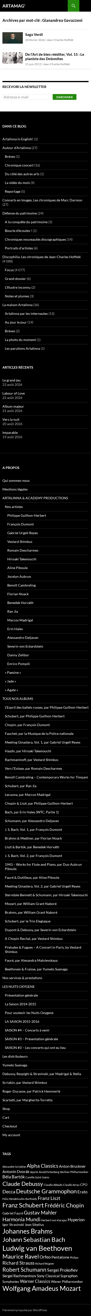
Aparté (34, 1171)
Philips (74, 1257)
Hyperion (76, 1219)
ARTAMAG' (13, 5)
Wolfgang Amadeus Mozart (41, 1288)
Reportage (12, 191)
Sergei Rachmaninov (19, 1275)
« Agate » (11, 690)
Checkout (9, 1126)
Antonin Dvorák (15, 1171)
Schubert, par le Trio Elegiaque (27, 921)
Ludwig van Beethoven (37, 1248)
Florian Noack (18, 594)
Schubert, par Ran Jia (20, 786)
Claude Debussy (22, 1183)
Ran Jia (12, 611)
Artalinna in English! (17, 139)
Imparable (10, 432)
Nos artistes (14, 507)
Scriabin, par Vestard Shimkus (24, 1082)
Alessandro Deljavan (22, 637)
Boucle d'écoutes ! (18, 231)
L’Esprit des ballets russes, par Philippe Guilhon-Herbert (47, 707)
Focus (9, 270)
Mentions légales (15, 489)
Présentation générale (21, 995)
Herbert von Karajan (54, 1220)
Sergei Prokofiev (62, 1270)
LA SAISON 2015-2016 (22, 1021)
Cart (5, 1117)
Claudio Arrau (71, 1184)
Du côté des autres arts (22, 174)
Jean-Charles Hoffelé (60, 40)
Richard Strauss (18, 1263)
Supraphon (68, 1276)
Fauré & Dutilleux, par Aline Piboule (32, 877)
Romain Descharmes (22, 550)
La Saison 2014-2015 (20, 1004)
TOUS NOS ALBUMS (17, 699)
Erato (82, 1191)
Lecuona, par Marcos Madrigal (27, 795)
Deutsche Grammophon (46, 1191)
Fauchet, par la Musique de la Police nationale (39, 733)
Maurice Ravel (20, 1256)
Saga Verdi (34, 34)
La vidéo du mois (17, 183)
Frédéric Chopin (64, 1205)
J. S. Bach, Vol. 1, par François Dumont (33, 829)
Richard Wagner (44, 1263)
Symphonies (10, 1282)
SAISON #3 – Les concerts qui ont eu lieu (35, 1048)
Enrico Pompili (18, 664)
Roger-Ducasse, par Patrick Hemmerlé (31, 1091)
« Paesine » (13, 672)
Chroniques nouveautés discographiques (35, 239)
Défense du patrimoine (19, 213)
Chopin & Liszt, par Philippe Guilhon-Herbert (39, 803)
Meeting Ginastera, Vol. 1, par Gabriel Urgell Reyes (42, 742)
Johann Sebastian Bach (33, 1239)
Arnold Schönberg (49, 1171)
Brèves (10, 156)
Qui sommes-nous (16, 480)
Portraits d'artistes (19, 248)
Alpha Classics (42, 1166)
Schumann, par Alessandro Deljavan (32, 821)
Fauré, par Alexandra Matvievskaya (31, 960)
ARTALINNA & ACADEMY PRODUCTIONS (35, 498)
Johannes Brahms (27, 1231)
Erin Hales (15, 629)
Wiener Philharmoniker (67, 1282)
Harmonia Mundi (21, 1219)
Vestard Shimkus (19, 541)
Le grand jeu (11, 380)
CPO (83, 1184)
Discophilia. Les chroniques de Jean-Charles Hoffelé (41, 257)
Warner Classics (35, 1281)
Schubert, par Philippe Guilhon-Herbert (35, 716)
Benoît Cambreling (21, 585)
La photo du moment (20, 340)
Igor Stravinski (13, 1225)
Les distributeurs (15, 1056)
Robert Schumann (24, 1269)
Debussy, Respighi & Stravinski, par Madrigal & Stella (41, 1074)
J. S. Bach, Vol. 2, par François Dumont (33, 856)
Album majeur (13, 406)
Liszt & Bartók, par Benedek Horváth (32, 847)
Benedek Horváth (20, 603)
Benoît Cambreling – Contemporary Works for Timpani (46, 777)
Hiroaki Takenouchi (21, 559)
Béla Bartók (13, 1176)
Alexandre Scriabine (14, 1166)
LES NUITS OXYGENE (18, 986)
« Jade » (10, 681)
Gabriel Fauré (12, 1213)
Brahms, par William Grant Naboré (31, 912)
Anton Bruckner (72, 1166)
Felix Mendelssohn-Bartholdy (19, 1198)
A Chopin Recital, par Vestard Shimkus (34, 938)
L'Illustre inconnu (18, 287)
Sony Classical (48, 1276)
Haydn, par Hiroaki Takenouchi (28, 751)
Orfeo (45, 1257)
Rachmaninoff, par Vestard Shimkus (31, 760)
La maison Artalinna (17, 305)
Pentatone (60, 1257)
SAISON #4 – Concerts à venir (27, 1030)
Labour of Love (13, 393)
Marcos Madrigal (20, 620)
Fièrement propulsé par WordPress (24, 1310)
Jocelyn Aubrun (19, 576)
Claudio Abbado (53, 1184)
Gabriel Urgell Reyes (22, 533)
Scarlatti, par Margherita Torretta (27, 1100)
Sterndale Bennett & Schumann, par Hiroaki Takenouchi (46, 895)
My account (11, 1135)
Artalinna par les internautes (26, 313)
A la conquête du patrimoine (26, 222)
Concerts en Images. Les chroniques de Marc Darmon (42, 200)
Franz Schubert (23, 1205)
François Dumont (20, 524)
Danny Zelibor (18, 655)
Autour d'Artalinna (16, 148)
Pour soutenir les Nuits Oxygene (29, 1013)
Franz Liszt (49, 1198)
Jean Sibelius (34, 1224)
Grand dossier (15, 279)
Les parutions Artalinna (22, 348)
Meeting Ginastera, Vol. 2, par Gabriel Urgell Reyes (42, 886)
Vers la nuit (10, 419)
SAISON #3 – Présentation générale (31, 1039)
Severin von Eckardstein (25, 646)
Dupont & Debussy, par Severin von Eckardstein (40, 930)
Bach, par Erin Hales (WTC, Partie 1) (32, 812)
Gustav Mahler (40, 1212)
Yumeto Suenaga (14, 1065)
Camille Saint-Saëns (37, 1177)
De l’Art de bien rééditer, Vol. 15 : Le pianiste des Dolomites (54, 56)
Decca (8, 1191)
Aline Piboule (17, 568)
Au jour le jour (16, 322)
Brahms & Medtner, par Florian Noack (33, 838)
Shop (6, 1109)
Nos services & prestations (22, 978)
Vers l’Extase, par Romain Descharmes (33, 768)
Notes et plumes (17, 296)
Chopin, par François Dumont (27, 725)
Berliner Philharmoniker (74, 1171)
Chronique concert (19, 165)
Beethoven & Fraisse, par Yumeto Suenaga (36, 969)
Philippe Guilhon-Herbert (26, 515)
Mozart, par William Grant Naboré (31, 904)
